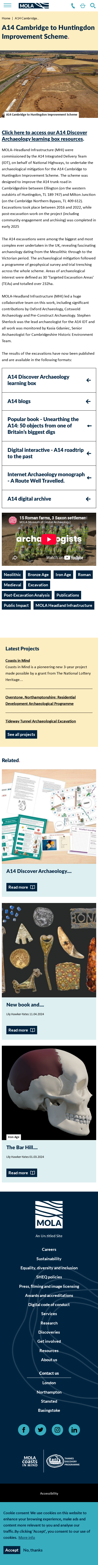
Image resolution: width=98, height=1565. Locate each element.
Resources (49, 1350)
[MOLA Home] (49, 1216)
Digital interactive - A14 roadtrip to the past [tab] (46, 453)
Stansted (49, 1401)
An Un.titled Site (49, 1236)
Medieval (12, 584)
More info (26, 1538)
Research (49, 1323)
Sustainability (49, 1258)
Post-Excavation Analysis (27, 595)
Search (92, 6)
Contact (72, 6)
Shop (81, 6)
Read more (18, 887)
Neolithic (12, 574)
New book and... (24, 1005)
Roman (84, 574)
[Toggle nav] (10, 5)
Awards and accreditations (49, 1295)
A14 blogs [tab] (19, 401)
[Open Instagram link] (57, 1430)
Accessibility (49, 1493)
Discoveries (49, 1332)
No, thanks (33, 1550)
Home (6, 18)
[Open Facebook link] (23, 1430)
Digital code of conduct (49, 1304)
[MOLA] (34, 6)
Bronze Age (38, 574)
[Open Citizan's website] (31, 1462)
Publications (68, 595)
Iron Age (63, 574)
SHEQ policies (49, 1277)
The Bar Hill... (21, 1147)
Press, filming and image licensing (49, 1286)
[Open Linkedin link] (74, 1430)
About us (49, 1359)
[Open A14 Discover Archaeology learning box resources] (49, 816)
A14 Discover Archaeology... (38, 871)
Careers (49, 1249)
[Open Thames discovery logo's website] (62, 1462)
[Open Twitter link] (40, 1430)
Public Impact (16, 605)
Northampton (49, 1392)
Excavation (38, 584)
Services (49, 1313)
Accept (11, 1550)
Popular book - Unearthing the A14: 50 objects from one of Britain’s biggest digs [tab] (43, 426)
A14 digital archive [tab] (29, 499)
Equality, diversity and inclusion (49, 1267)
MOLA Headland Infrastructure (64, 605)
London (49, 1382)
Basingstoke (49, 1410)
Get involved (49, 1341)
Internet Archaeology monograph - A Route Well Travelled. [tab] (46, 478)
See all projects (21, 734)
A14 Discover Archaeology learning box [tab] (38, 380)
